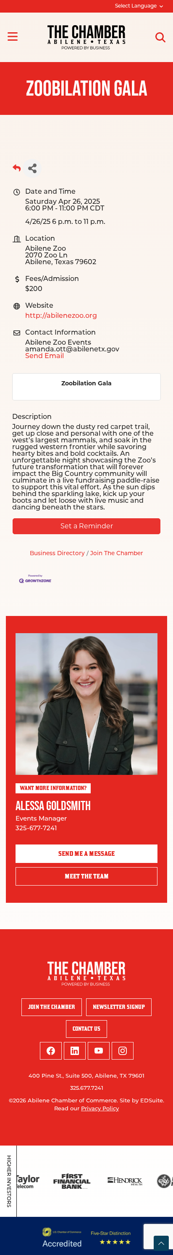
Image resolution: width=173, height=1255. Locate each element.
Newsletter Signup (119, 1007)
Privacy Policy (100, 1109)
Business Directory (57, 553)
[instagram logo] (123, 1051)
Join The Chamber (116, 553)
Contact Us (86, 1029)
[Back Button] (17, 171)
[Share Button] (32, 168)
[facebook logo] (51, 1051)
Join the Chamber (51, 1007)
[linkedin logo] (75, 1051)
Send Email (44, 356)
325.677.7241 (86, 1088)
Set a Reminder (86, 526)
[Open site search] (160, 37)
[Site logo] (86, 37)
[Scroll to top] (161, 1243)
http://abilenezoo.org (61, 316)
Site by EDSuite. (142, 1101)
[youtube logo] (99, 1051)
